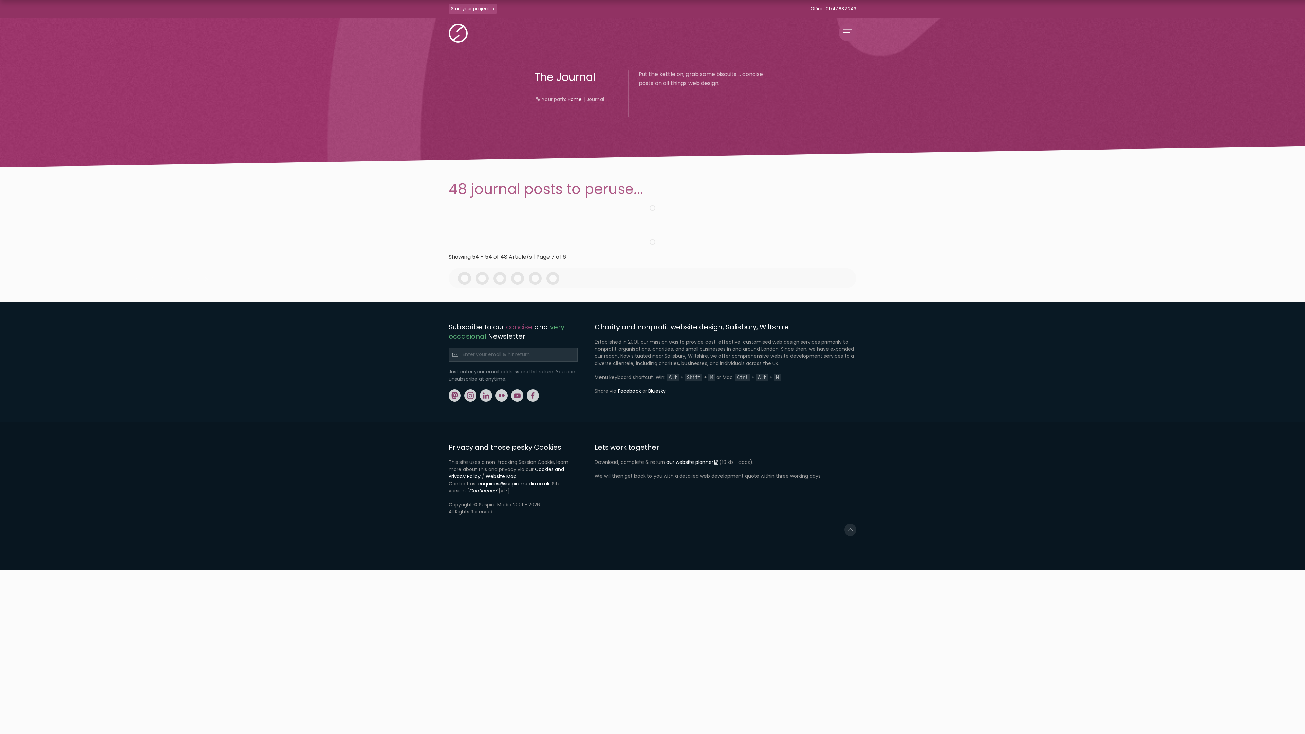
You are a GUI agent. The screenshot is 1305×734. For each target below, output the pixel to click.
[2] (484, 278)
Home (575, 99)
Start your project (470, 8)
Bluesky (657, 391)
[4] (519, 278)
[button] (850, 530)
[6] (554, 278)
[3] (501, 278)
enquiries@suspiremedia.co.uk (514, 483)
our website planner (689, 462)
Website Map (501, 476)
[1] (466, 278)
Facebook (629, 391)
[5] (537, 278)
